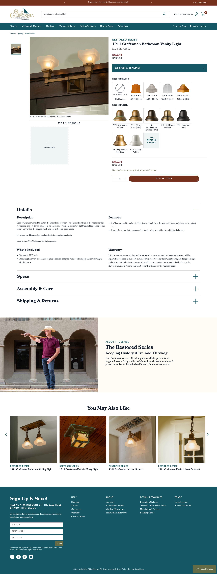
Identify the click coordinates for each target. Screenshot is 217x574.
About (203, 26)
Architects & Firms (183, 505)
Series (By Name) (88, 26)
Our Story (110, 502)
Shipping (75, 502)
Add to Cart (164, 179)
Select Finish (120, 105)
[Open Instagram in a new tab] (25, 557)
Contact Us (76, 509)
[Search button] (164, 14)
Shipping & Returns (38, 301)
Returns (74, 505)
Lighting (13, 26)
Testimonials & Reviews (116, 513)
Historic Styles (106, 26)
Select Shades (120, 79)
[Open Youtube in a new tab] (31, 557)
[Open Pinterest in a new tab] (18, 557)
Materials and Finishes (150, 509)
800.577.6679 (201, 3)
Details (24, 210)
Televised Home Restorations (153, 505)
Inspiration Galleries (149, 502)
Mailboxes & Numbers (31, 26)
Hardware (50, 26)
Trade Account (181, 502)
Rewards (194, 26)
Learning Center (180, 26)
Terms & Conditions (136, 569)
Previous (65, 3)
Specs (23, 277)
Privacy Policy (120, 569)
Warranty (75, 513)
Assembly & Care (35, 289)
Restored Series (124, 40)
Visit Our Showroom (115, 509)
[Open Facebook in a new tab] (12, 557)
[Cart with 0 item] (203, 14)
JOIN (59, 544)
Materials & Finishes (115, 505)
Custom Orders (78, 516)
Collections (123, 26)
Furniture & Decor (67, 26)
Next (151, 3)
